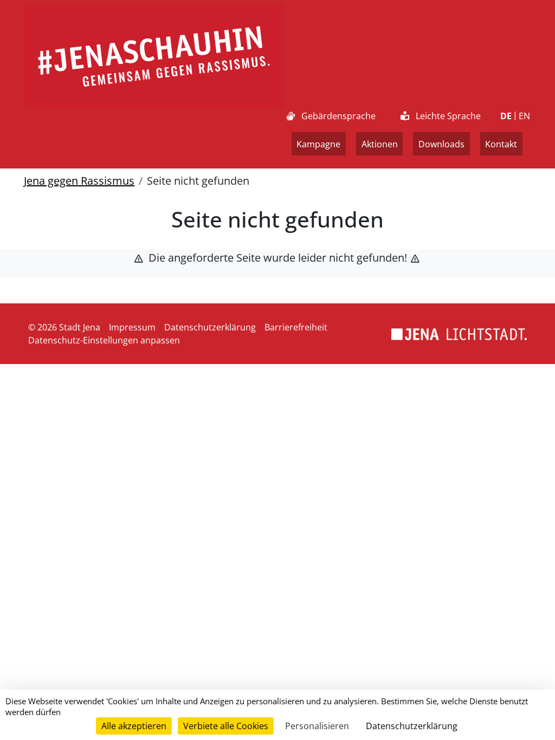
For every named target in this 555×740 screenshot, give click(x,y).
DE (506, 116)
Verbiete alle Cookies (225, 726)
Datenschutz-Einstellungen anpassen (104, 340)
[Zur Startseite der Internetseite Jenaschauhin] (154, 56)
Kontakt (501, 144)
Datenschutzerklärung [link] (411, 726)
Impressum (132, 327)
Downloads (441, 144)
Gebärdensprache (338, 116)
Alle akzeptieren (133, 726)
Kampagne (318, 144)
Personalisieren (317, 726)
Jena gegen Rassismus (79, 180)
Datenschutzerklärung (210, 327)
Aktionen (380, 144)
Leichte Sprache (448, 116)
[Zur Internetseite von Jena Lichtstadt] (459, 333)
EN (524, 116)
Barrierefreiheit (295, 327)
